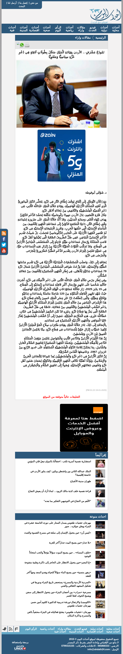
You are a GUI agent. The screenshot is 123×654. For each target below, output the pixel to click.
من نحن (34, 2)
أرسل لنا (12, 2)
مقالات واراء (81, 29)
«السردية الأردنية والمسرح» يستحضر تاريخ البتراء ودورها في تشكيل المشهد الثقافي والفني (61, 584)
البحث (22, 6)
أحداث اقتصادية (34, 29)
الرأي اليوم (58, 29)
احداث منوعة (98, 516)
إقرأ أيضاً (100, 455)
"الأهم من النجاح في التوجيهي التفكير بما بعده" (67, 501)
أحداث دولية (104, 29)
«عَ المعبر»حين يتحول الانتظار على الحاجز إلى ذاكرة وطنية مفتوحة (58, 562)
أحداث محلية (115, 29)
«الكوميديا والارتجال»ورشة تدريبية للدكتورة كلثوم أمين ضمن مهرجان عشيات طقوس (61, 604)
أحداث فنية (12, 29)
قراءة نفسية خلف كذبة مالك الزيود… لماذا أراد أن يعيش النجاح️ (59, 491)
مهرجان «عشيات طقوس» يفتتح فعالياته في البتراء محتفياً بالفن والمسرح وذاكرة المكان (59, 614)
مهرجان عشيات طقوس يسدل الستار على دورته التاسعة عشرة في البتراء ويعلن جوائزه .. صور (57, 524)
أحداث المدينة (24, 29)
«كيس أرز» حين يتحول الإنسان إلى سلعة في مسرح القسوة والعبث (57, 532)
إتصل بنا (23, 2)
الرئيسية (100, 37)
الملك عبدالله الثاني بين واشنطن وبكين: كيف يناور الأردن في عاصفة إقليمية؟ (60, 473)
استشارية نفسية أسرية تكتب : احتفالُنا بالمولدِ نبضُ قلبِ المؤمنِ (59, 461)
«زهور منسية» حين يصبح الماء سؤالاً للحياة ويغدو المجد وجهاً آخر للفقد (59, 574)
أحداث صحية (46, 29)
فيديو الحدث (92, 29)
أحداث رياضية (70, 29)
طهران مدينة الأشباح (80, 481)
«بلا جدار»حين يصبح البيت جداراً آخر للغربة (70, 542)
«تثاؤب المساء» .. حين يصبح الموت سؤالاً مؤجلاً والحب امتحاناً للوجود (60, 554)
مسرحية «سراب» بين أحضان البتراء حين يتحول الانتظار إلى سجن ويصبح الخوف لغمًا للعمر (58, 594)
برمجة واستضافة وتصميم (20, 644)
